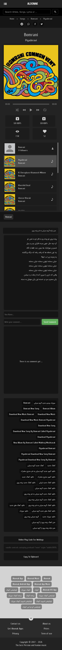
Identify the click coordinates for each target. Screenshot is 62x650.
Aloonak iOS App (50, 590)
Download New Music (46, 414)
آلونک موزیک (25, 590)
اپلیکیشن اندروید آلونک (44, 601)
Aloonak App (18, 578)
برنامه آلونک (30, 595)
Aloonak (47, 578)
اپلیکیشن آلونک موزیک (46, 595)
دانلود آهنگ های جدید (17, 505)
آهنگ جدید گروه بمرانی (36, 465)
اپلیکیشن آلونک (11, 590)
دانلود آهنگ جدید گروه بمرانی (45, 488)
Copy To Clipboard (31, 556)
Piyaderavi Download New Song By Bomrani (37, 459)
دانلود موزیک (24, 511)
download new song (46, 425)
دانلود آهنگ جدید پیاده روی (26, 482)
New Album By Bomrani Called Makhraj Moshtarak (34, 442)
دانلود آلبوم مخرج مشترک (46, 477)
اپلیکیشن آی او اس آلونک (31, 607)
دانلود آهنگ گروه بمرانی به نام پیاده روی (41, 505)
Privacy (15, 633)
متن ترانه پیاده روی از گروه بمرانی (44, 528)
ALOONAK (32, 3)
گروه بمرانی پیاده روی (31, 516)
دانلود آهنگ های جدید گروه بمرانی (43, 511)
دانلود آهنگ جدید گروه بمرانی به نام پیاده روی (39, 494)
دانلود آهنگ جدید (28, 477)
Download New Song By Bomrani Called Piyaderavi (34, 431)
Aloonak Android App (21, 584)
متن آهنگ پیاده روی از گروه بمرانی (43, 522)
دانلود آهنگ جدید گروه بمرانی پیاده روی (41, 499)
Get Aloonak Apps (15, 628)
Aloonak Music (33, 578)
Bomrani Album (49, 408)
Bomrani (34, 18)
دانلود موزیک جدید (48, 516)
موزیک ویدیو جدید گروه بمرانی (44, 403)
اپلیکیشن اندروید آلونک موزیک (21, 601)
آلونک (37, 590)
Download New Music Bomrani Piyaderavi (38, 420)
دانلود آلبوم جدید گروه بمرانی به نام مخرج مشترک (38, 471)
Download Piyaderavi (46, 437)
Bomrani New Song (31, 408)
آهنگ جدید (51, 465)
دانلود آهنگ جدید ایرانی (47, 482)
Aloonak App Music (42, 584)
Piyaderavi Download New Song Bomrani (38, 454)
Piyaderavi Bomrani (47, 448)
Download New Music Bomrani (21, 414)
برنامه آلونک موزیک (15, 595)
